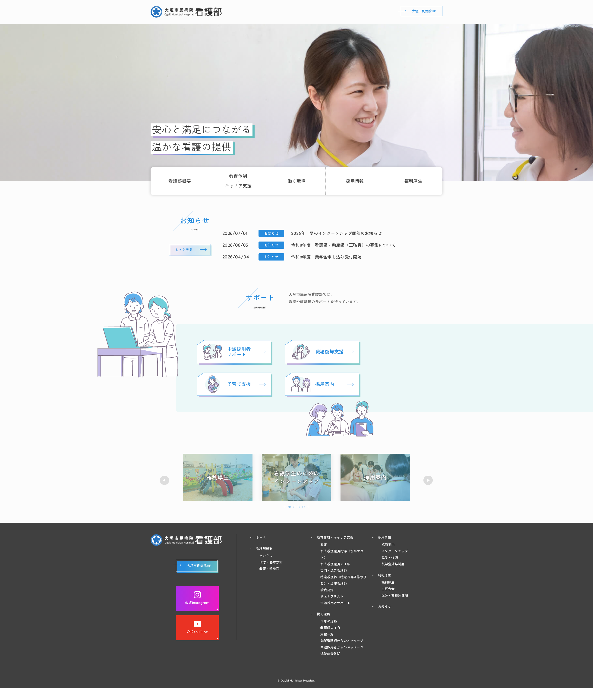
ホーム (261, 537)
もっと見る (184, 250)
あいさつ (266, 556)
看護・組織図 (269, 569)
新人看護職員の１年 (335, 564)
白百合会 (388, 589)
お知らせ (384, 606)
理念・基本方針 (271, 562)
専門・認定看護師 (333, 571)
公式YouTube (197, 632)
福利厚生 (413, 181)
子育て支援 (239, 384)
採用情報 (355, 181)
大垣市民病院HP (424, 11)
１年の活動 (328, 621)
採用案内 (324, 384)
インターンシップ (395, 551)
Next (428, 480)
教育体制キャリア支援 (238, 181)
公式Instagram (197, 602)
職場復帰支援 (329, 352)
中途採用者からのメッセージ (341, 647)
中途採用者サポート (239, 351)
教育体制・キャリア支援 (335, 537)
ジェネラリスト (332, 596)
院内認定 (327, 590)
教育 (323, 545)
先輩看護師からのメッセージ (341, 641)
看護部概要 (179, 181)
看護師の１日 (330, 628)
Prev (165, 480)
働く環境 (296, 181)
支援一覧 (327, 634)
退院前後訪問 (330, 654)
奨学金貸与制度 (393, 564)
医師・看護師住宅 (395, 595)
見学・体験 (390, 558)
